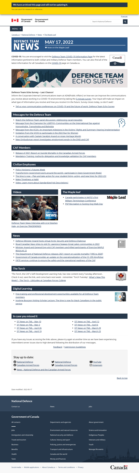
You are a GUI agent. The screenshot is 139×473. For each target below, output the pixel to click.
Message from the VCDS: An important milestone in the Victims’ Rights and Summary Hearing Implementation (68, 129)
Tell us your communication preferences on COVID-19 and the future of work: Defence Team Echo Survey (65, 106)
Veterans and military (97, 440)
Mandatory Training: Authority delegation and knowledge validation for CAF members (56, 156)
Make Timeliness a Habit (27, 179)
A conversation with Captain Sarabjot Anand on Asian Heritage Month (48, 136)
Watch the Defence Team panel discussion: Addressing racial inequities (49, 120)
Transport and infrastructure (61, 449)
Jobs (90, 406)
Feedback (57, 347)
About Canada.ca (48, 467)
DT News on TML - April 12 (86, 321)
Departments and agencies (60, 422)
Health (14, 454)
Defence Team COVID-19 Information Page (72, 56)
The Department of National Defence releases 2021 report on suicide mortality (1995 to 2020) (59, 254)
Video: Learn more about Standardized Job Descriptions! (42, 182)
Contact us (15, 406)
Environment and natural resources (64, 430)
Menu (15, 28)
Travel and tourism (18, 440)
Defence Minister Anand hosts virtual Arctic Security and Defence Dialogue (51, 240)
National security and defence (61, 435)
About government (96, 422)
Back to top (122, 378)
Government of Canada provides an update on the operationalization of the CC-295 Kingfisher (59, 257)
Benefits (14, 449)
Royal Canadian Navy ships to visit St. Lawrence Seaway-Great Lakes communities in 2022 (58, 244)
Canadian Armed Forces (28, 365)
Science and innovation (98, 430)
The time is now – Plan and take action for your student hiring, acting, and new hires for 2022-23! (61, 176)
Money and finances (58, 459)
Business (14, 444)
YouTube (97, 362)
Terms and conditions (66, 467)
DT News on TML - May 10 (29, 321)
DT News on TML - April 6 (86, 324)
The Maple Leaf (50, 35)
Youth (91, 444)
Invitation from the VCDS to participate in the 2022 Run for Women (47, 133)
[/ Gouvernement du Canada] (29, 21)
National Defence (28, 35)
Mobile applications (31, 467)
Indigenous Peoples (96, 435)
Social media (16, 467)
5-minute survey (83, 98)
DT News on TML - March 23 (87, 331)
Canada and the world (58, 454)
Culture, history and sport (60, 440)
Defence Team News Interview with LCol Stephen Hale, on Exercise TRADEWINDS (34, 225)
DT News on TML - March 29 (87, 328)
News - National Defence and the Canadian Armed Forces (44, 369)
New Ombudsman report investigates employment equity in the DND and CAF (52, 139)
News (40, 35)
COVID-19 (56, 63)
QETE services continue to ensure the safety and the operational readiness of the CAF (55, 260)
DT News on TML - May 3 (28, 324)
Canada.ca (16, 35)
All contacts (15, 422)
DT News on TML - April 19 (29, 331)
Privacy (80, 467)
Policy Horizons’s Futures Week (30, 169)
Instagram (97, 365)
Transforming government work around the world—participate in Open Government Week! (59, 173)
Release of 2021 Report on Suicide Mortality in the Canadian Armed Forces (50, 153)
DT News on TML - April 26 (29, 328)
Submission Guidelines (75, 347)
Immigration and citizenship (22, 435)
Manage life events (96, 449)
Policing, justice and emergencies (63, 444)
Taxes (13, 459)
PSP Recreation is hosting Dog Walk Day (84, 204)
